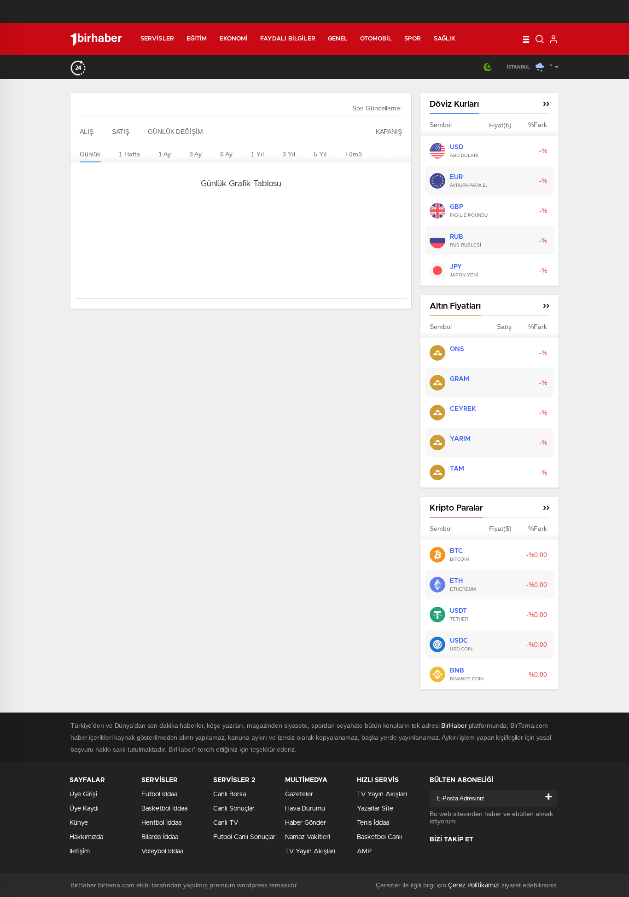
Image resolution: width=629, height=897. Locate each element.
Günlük (90, 154)
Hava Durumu (305, 808)
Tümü (353, 154)
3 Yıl (288, 154)
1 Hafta (129, 154)
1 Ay (164, 154)
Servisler (157, 39)
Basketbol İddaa (164, 808)
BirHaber (453, 725)
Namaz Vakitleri (307, 837)
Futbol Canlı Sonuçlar (244, 837)
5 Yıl (320, 154)
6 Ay (226, 154)
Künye (79, 823)
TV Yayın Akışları (310, 851)
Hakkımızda (86, 837)
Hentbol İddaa (161, 823)
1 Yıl (257, 154)
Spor (412, 39)
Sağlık (445, 39)
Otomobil (376, 39)
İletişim (80, 851)
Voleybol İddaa (162, 851)
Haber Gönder (305, 823)
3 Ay (195, 154)
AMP (364, 851)
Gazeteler (299, 794)
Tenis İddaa (373, 823)
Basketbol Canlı (379, 837)
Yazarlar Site (375, 808)
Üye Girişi (83, 794)
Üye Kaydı (84, 808)
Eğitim (196, 39)
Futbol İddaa (159, 794)
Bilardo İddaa (159, 837)
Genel (338, 39)
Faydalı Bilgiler (287, 39)
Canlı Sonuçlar (234, 808)
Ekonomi (234, 39)
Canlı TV (225, 823)
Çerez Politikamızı (474, 885)
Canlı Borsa (229, 794)
